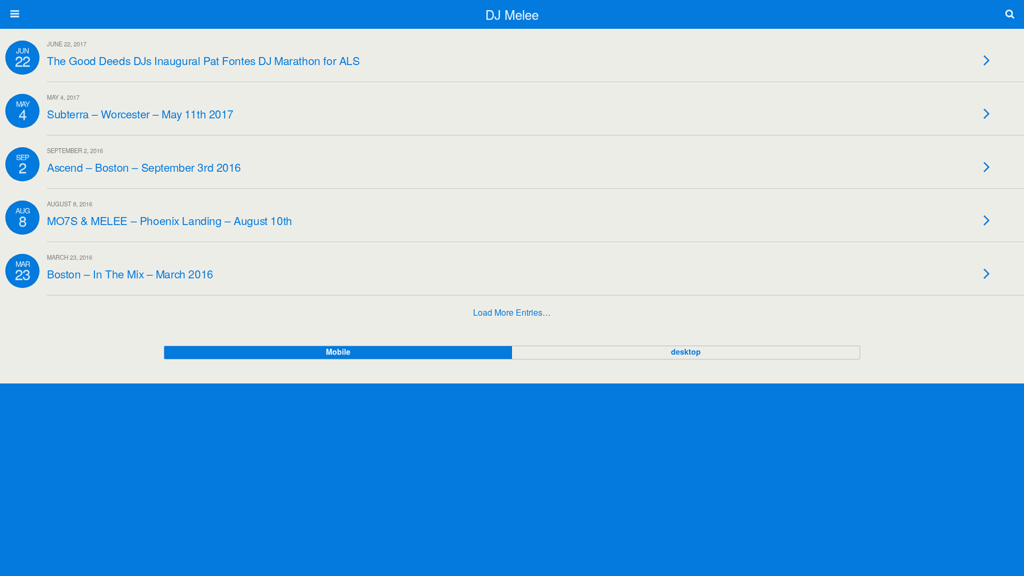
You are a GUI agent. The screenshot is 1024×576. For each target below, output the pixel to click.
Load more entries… (512, 312)
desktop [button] (686, 351)
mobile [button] (338, 351)
